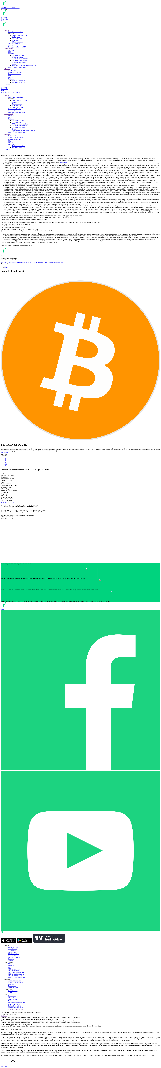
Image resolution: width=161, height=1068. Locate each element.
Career (10, 992)
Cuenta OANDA (13, 947)
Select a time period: (7, 517)
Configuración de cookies (15, 1009)
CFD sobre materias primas (20, 59)
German (20, 262)
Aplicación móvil (17, 38)
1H (5, 459)
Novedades (11, 997)
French (7, 262)
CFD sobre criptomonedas (19, 60)
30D (5, 464)
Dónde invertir (8, 48)
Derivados (11, 53)
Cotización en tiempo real (15, 72)
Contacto (7, 84)
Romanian (50, 262)
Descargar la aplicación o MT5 (17, 47)
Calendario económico (14, 74)
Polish (55, 262)
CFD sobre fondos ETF (19, 62)
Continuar (4, 1016)
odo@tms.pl (63, 162)
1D (5, 460)
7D (5, 462)
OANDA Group (13, 991)
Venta (2, 452)
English (3, 262)
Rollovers (11, 984)
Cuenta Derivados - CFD (19, 35)
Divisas (14, 64)
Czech (34, 262)
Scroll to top (4, 1066)
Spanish (15, 262)
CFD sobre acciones (18, 55)
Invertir (6, 30)
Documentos (12, 996)
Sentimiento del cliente (18, 82)
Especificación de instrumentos (17, 67)
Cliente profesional (17, 42)
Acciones (11, 50)
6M (5, 466)
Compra (6, 452)
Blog (9, 75)
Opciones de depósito (14, 43)
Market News (12, 70)
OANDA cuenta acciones (15, 32)
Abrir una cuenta (6, 567)
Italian (11, 262)
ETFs (9, 52)
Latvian (38, 262)
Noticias (10, 1001)
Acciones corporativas (18, 80)
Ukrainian (60, 262)
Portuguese (25, 262)
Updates (10, 77)
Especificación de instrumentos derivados (24, 65)
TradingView (16, 37)
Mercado (7, 69)
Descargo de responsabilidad (16, 1002)
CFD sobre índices (17, 57)
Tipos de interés (16, 40)
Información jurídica (14, 1004)
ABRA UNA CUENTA (8, 502)
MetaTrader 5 (12, 45)
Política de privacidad (14, 1006)
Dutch (31, 262)
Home (6, 267)
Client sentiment (13, 987)
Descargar (11, 959)
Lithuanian (44, 262)
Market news (12, 986)
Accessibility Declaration (15, 1007)
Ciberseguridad (12, 999)
